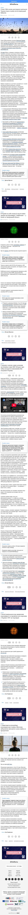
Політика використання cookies (14, 887)
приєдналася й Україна (15, 574)
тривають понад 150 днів (19, 562)
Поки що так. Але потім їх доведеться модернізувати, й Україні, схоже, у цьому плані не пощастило (13, 326)
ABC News (9, 764)
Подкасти (10, 875)
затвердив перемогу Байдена (13, 150)
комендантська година (19, 840)
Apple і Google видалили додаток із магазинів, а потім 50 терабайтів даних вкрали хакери (13, 174)
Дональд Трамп (14, 189)
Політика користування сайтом (14, 884)
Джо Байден (7, 189)
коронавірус (16, 702)
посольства (3, 653)
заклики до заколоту (9, 43)
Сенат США (4, 190)
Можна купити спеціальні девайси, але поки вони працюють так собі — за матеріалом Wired (13, 803)
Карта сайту (18, 875)
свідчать (6, 250)
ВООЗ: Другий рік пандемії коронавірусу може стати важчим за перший (13, 298)
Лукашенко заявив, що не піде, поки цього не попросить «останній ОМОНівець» (12, 551)
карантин (11, 840)
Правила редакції (14, 882)
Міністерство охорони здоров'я (9, 342)
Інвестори (18, 872)
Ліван (6, 840)
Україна (6, 702)
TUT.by (22, 393)
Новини (9, 870)
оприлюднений (10, 392)
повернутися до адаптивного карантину (12, 314)
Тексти (10, 872)
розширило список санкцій (19, 575)
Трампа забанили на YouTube (13, 146)
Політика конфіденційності (14, 885)
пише (3, 52)
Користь (10, 874)
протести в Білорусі (9, 591)
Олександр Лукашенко (20, 591)
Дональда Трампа (20, 40)
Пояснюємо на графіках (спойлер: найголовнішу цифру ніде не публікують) (13, 259)
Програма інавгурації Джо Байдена (11, 163)
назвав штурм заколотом (15, 149)
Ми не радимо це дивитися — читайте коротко (13, 448)
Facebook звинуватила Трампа (10, 143)
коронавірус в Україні (10, 340)
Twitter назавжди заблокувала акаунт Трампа (14, 139)
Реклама (18, 874)
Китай (11, 702)
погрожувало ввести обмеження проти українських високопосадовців (13, 579)
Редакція (18, 870)
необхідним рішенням (17, 142)
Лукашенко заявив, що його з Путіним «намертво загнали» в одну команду (13, 546)
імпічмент (22, 189)
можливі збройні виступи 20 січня (11, 160)
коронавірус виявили (19, 244)
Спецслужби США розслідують (10, 131)
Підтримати (14, 1)
